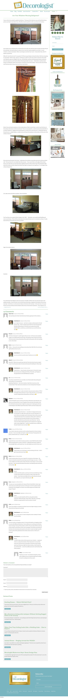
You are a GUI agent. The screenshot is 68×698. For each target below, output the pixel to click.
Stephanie (11, 398)
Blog (15, 11)
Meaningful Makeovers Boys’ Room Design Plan (20, 652)
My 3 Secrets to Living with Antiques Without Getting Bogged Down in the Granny (25, 614)
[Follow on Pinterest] (58, 33)
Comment (5, 567)
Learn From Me (15, 691)
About (41, 11)
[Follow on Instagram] (55, 33)
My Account (47, 11)
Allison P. (10, 360)
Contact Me (35, 11)
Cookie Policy (53, 691)
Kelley (10, 438)
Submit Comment (45, 592)
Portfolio (20, 11)
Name (4, 579)
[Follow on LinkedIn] (63, 33)
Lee (9, 377)
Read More (7, 608)
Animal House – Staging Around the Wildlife (19, 640)
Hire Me (20, 691)
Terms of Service (47, 691)
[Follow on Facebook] (52, 33)
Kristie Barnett (17, 320)
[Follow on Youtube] (60, 33)
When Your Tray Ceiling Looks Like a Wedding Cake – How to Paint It (25, 628)
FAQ (10, 691)
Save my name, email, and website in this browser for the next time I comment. (21, 589)
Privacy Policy (41, 691)
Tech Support (35, 691)
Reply (47, 314)
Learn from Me (26, 11)
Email (4, 583)
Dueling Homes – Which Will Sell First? (17, 602)
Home (11, 11)
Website (5, 586)
